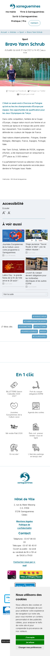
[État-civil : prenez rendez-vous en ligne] (36, 422)
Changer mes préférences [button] (30, 647)
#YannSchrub (39, 316)
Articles (13, 32)
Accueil (4, 32)
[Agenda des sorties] (36, 401)
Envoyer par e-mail (27, 94)
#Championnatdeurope (35, 321)
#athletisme (40, 326)
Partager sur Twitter (37, 91)
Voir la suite (8, 294)
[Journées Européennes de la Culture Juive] (14, 401)
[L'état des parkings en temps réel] (36, 443)
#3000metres (25, 326)
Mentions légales (24, 521)
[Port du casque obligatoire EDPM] (36, 380)
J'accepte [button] (29, 637)
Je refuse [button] (30, 642)
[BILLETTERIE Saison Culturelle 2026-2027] (14, 380)
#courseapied (39, 336)
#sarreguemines (29, 331)
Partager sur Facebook (17, 91)
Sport (21, 32)
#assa (43, 331)
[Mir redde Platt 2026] (14, 422)
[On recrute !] (14, 443)
